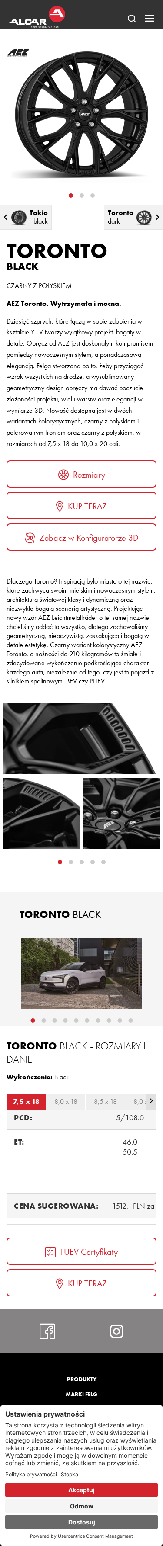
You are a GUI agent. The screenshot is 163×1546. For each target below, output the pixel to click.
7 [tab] (98, 1020)
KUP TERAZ (87, 506)
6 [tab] (87, 1020)
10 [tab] (130, 1020)
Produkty (81, 1379)
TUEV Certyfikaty (89, 1251)
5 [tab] (76, 1020)
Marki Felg (81, 1394)
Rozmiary (89, 474)
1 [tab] (71, 195)
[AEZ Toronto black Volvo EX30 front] (81, 973)
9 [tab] (119, 1020)
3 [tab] (92, 195)
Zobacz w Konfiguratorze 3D (89, 537)
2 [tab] (82, 195)
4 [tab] (103, 862)
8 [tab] (108, 1020)
